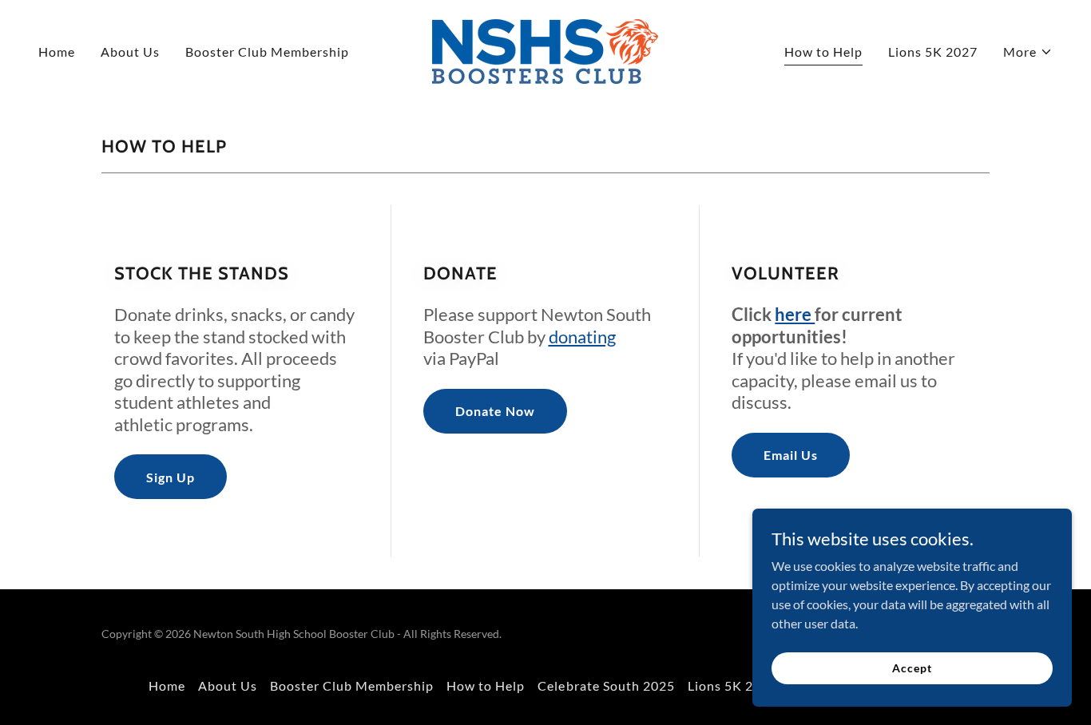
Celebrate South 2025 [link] (606, 685)
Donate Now (495, 410)
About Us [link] (130, 51)
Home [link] (56, 51)
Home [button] (167, 685)
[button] (1028, 51)
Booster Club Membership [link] (267, 51)
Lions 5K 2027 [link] (933, 51)
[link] (545, 49)
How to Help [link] (823, 51)
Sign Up (170, 477)
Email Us (791, 454)
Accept (911, 668)
